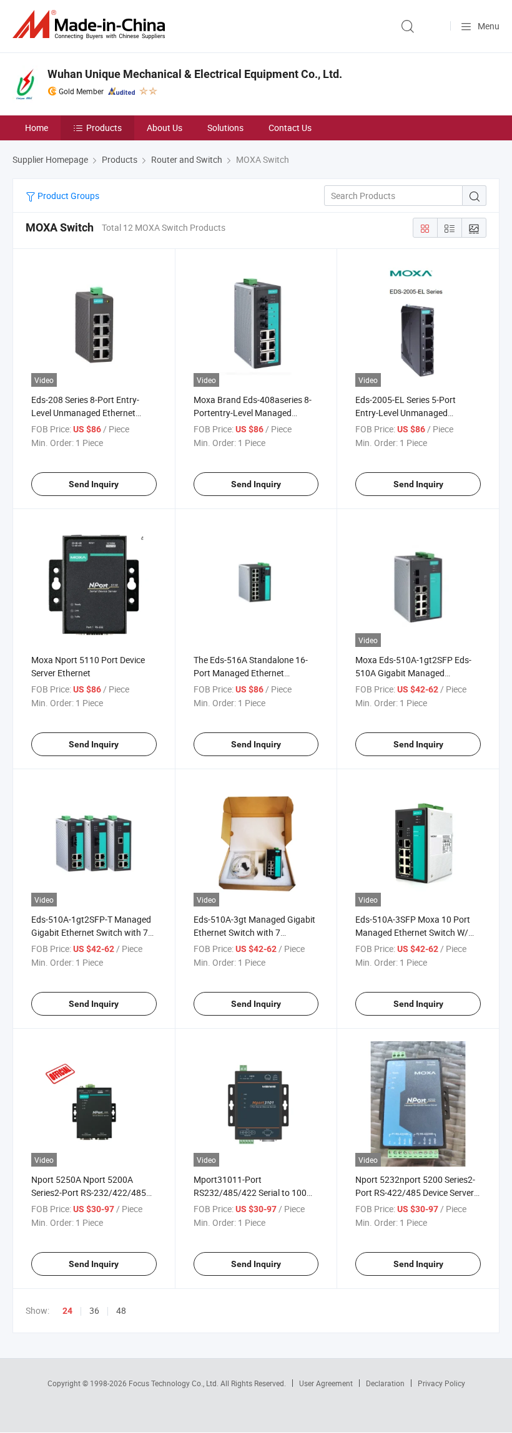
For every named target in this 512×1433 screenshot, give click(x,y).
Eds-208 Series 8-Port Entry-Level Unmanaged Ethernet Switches (85, 413)
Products (104, 128)
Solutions (225, 128)
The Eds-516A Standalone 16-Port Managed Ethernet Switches (251, 673)
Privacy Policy (441, 1383)
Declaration (385, 1383)
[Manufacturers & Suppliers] (91, 24)
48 (121, 1310)
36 (94, 1310)
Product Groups (67, 196)
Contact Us (290, 128)
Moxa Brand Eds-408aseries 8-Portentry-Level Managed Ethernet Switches (253, 413)
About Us (164, 128)
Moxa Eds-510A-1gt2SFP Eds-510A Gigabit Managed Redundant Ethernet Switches (413, 673)
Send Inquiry (94, 484)
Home (36, 128)
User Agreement (326, 1383)
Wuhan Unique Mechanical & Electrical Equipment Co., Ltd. (194, 73)
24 (67, 1311)
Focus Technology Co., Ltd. (174, 1383)
